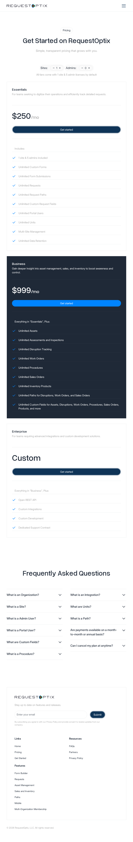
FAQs (72, 746)
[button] (123, 6)
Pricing (18, 752)
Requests (19, 779)
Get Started (20, 758)
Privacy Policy (76, 758)
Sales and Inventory (25, 791)
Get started (66, 129)
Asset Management (24, 785)
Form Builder (21, 773)
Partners (73, 752)
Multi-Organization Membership (31, 809)
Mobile (18, 803)
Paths (17, 797)
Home (18, 746)
